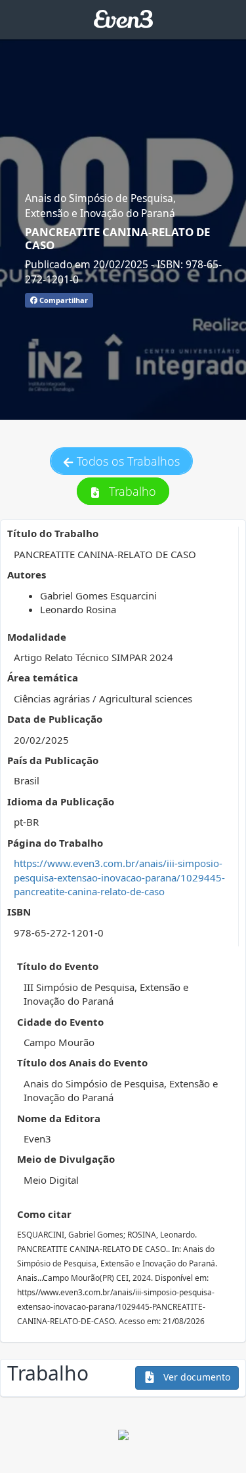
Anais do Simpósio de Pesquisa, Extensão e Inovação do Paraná (100, 205)
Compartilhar (62, 300)
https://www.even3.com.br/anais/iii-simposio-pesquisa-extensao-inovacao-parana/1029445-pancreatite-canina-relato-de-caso (119, 877)
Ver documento (195, 1377)
